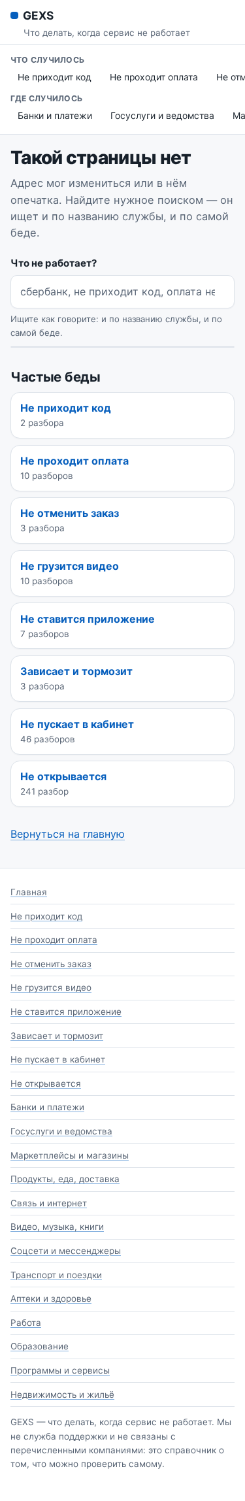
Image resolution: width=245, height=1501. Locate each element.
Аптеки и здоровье (50, 1298)
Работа (25, 1322)
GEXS (38, 15)
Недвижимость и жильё (62, 1394)
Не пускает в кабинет (57, 1059)
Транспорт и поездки (56, 1275)
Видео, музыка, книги (57, 1226)
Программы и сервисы (60, 1370)
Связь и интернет (48, 1203)
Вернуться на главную (67, 833)
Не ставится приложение (66, 1011)
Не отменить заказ (50, 964)
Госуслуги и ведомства (162, 115)
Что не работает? (53, 263)
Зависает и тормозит (56, 1036)
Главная (28, 892)
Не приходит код (54, 77)
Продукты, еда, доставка (65, 1179)
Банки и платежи (55, 115)
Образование (39, 1346)
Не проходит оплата (154, 77)
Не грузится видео (50, 987)
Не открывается (45, 1083)
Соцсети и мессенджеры (65, 1250)
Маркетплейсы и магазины (69, 1155)
